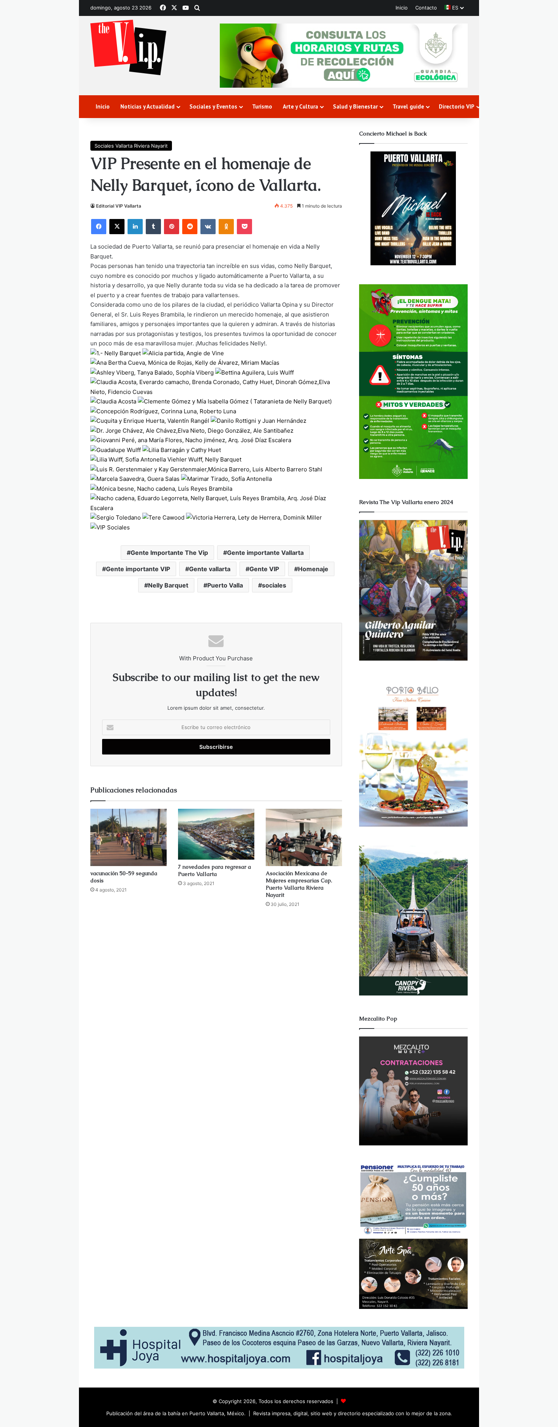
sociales (274, 585)
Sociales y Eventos (213, 106)
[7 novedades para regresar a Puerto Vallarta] (216, 834)
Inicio (402, 8)
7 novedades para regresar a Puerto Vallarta (214, 870)
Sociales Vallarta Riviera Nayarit (131, 146)
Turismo (262, 106)
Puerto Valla (225, 585)
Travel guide (408, 106)
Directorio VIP (456, 106)
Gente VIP (264, 569)
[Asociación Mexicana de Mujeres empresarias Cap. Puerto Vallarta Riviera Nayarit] (304, 837)
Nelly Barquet (168, 585)
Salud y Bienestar (355, 106)
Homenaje (313, 569)
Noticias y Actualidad (147, 106)
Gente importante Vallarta (265, 552)
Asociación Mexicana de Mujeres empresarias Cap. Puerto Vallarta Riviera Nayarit (299, 884)
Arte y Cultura (300, 106)
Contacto (426, 8)
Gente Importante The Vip (169, 552)
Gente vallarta (209, 569)
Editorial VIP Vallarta (118, 206)
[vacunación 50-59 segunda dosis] (128, 837)
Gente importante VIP (138, 569)
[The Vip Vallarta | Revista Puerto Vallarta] (128, 48)
